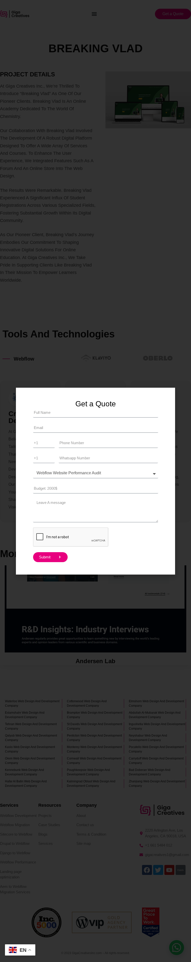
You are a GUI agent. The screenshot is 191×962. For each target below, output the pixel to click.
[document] (95, 481)
